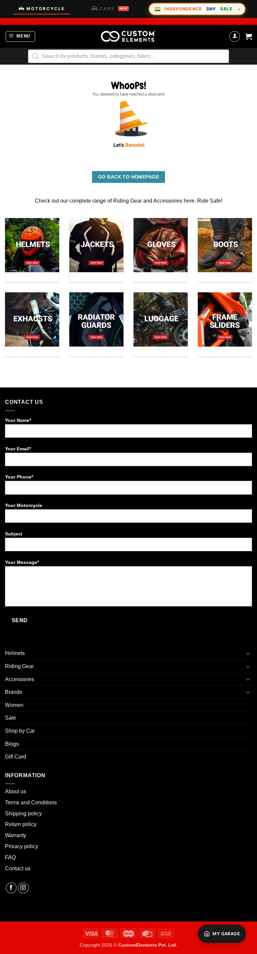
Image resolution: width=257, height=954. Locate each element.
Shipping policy (23, 813)
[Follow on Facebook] (11, 887)
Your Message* (22, 562)
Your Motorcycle (23, 505)
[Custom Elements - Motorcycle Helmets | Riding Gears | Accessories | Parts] (128, 36)
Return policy (20, 824)
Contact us (17, 868)
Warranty (15, 835)
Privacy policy (21, 846)
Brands (13, 692)
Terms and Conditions (31, 802)
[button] (20, 36)
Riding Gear (19, 666)
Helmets (15, 653)
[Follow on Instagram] (23, 887)
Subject (13, 533)
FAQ (10, 857)
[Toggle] (248, 653)
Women (14, 705)
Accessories (19, 679)
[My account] (234, 36)
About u (14, 791)
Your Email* (18, 448)
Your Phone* (19, 477)
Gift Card (15, 756)
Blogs (12, 744)
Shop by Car (20, 731)
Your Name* (18, 420)
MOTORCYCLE (45, 8)
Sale (10, 718)
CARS (113, 8)
